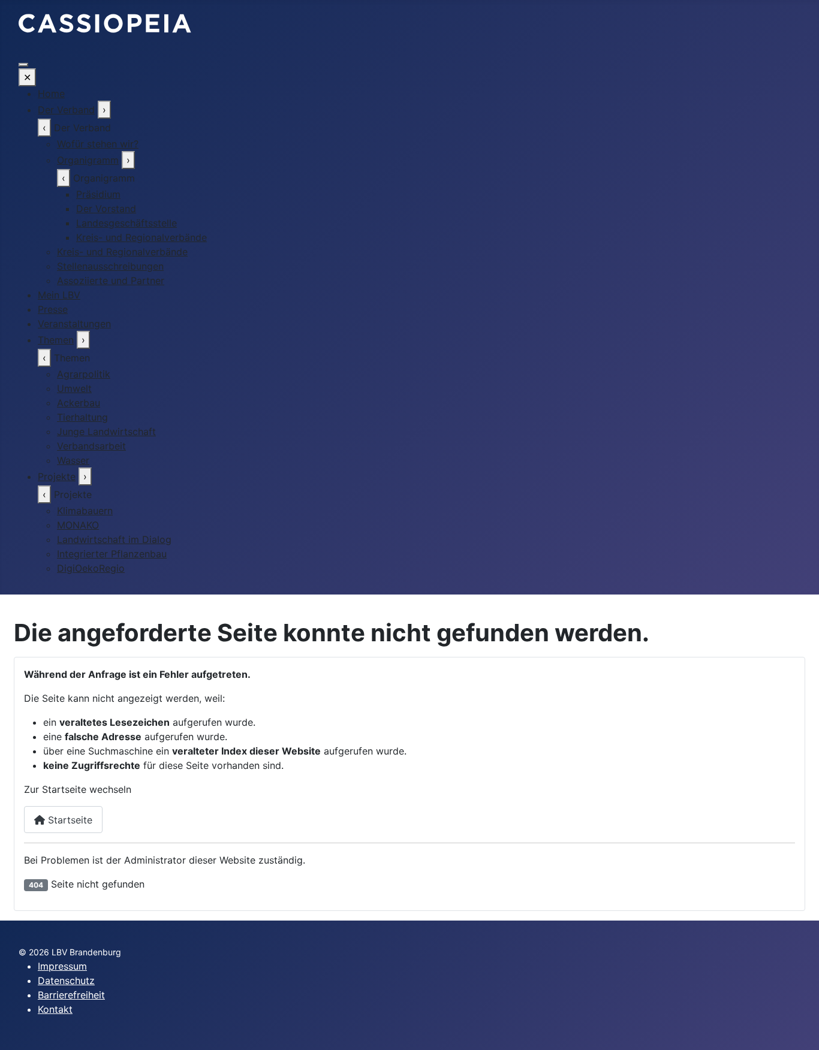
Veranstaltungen (74, 324)
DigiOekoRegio (91, 568)
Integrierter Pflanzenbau (112, 554)
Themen (56, 340)
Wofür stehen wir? (97, 144)
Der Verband (66, 110)
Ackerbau (78, 403)
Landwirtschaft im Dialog (114, 539)
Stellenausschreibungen (110, 266)
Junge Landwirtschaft (106, 431)
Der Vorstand (106, 209)
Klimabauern (85, 511)
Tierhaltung (82, 417)
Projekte (57, 476)
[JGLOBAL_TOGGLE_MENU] (23, 65)
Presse (53, 309)
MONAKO (78, 525)
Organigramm (88, 160)
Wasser (73, 460)
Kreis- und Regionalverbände (141, 237)
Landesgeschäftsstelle (126, 223)
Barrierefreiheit (71, 995)
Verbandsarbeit (91, 446)
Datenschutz (66, 980)
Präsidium (98, 194)
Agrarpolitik (83, 374)
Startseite (68, 820)
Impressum (62, 966)
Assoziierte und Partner (110, 280)
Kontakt (55, 1009)
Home (51, 93)
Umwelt (74, 388)
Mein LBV (59, 295)
